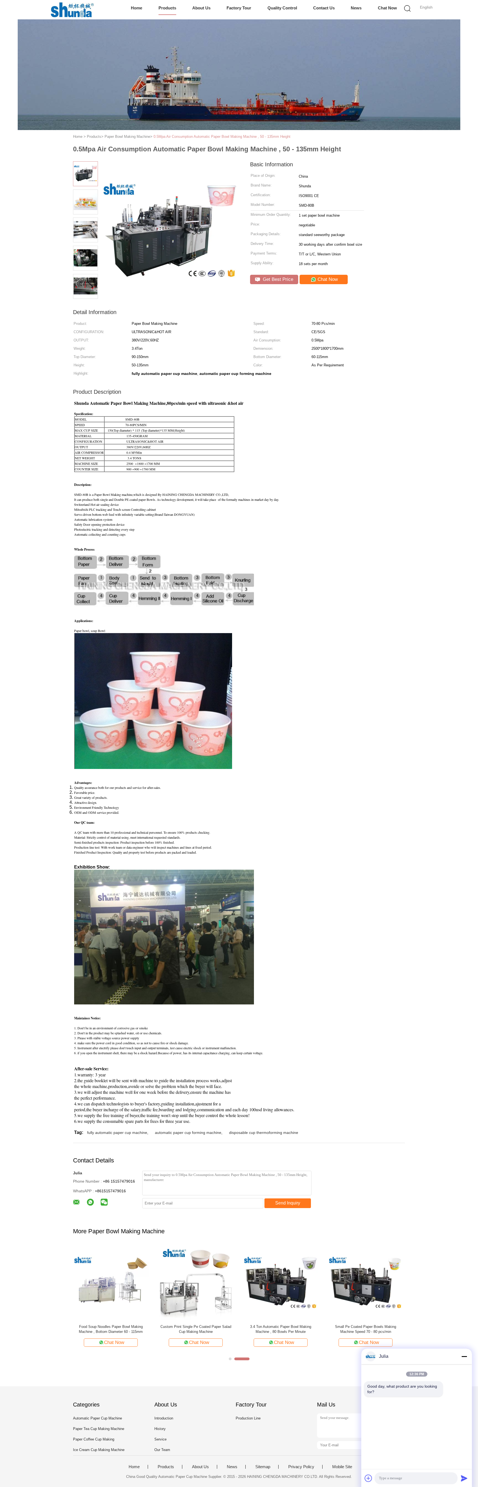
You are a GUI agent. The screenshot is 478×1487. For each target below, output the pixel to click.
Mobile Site (342, 1467)
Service (160, 1439)
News (356, 8)
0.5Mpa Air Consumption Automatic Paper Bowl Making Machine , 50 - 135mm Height (222, 136)
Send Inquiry (287, 1203)
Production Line (248, 1418)
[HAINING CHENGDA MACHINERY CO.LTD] (72, 9)
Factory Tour (239, 8)
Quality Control (282, 8)
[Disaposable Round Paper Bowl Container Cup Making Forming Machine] (111, 1282)
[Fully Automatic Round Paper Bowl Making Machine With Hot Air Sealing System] (365, 1282)
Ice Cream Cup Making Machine (98, 1450)
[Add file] (368, 1478)
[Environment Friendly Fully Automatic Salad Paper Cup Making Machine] (280, 1282)
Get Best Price (277, 279)
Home (136, 8)
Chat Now (387, 8)
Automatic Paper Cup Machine (97, 1418)
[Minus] (464, 1356)
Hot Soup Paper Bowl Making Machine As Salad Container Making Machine (195, 1329)
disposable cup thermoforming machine (263, 1132)
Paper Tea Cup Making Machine (98, 1429)
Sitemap (262, 1467)
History (160, 1429)
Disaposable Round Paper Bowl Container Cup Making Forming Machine (111, 1329)
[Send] (464, 1478)
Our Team (162, 1450)
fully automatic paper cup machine (117, 1132)
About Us (201, 8)
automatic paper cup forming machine (188, 1132)
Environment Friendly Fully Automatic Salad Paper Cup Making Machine (281, 1329)
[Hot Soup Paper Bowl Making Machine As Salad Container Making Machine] (195, 1282)
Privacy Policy (301, 1467)
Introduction (163, 1418)
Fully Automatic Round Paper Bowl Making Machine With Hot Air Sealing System (365, 1329)
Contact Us (324, 8)
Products (167, 8)
